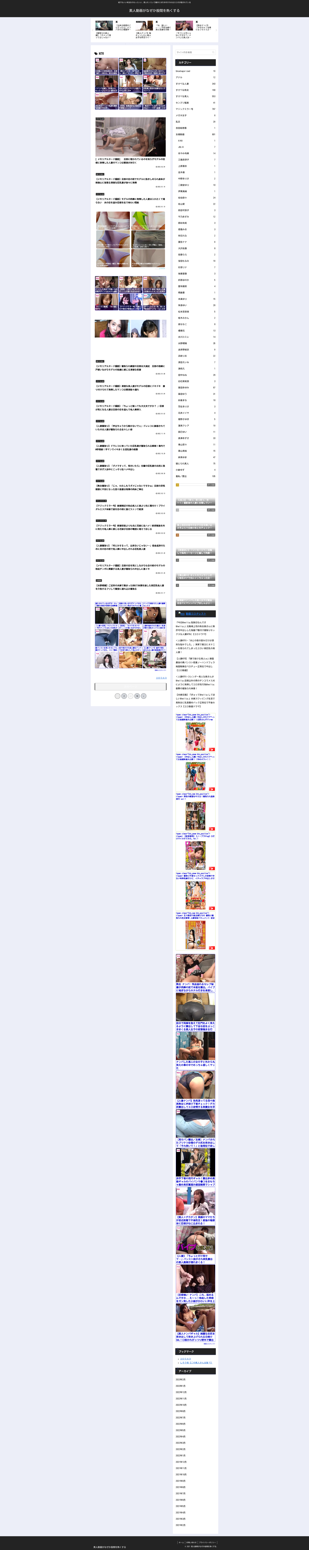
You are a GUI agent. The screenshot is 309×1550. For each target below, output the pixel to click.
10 (137, 696)
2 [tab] (129, 44)
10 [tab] (158, 44)
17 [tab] (183, 44)
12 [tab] (165, 44)
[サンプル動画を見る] (212, 749)
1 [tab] (125, 44)
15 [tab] (176, 44)
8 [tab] (151, 44)
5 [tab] (140, 44)
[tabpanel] (104, 30)
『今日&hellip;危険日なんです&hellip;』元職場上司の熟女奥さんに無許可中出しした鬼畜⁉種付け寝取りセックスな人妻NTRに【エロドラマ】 (195, 628)
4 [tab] (136, 44)
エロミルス (161, 678)
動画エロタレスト (160, 111)
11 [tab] (162, 44)
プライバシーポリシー (207, 1542)
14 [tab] (172, 44)
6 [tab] (143, 44)
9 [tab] (154, 44)
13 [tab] (169, 44)
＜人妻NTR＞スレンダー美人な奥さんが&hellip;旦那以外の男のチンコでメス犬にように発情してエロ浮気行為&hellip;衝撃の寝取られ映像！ (195, 682)
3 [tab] (133, 44)
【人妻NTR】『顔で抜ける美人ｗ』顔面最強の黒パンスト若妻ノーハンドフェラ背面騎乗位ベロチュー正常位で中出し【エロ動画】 (195, 664)
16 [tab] (180, 44)
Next (216, 30)
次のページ (130, 686)
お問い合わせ (191, 1542)
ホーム (181, 1542)
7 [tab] (147, 44)
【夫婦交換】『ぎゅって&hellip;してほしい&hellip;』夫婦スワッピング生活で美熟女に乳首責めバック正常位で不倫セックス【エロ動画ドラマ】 (195, 701)
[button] (213, 52)
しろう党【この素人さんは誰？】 (196, 1363)
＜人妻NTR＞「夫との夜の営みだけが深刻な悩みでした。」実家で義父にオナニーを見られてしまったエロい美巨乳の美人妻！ (195, 646)
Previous (92, 30)
